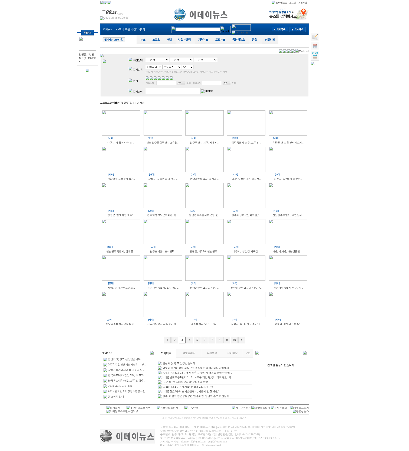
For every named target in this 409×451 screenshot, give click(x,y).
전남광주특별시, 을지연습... (163, 287)
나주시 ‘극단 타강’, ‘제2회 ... (132, 29)
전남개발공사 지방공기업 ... (163, 324)
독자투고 (212, 353)
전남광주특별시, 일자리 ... (204, 178)
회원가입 (302, 2)
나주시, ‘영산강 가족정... (246, 251)
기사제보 (166, 353)
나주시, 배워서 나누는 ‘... (121, 142)
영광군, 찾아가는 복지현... (246, 178)
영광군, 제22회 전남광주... (204, 251)
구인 (248, 353)
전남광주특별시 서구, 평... (288, 287)
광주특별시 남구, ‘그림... (204, 324)
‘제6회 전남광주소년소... (121, 287)
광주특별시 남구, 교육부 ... (246, 142)
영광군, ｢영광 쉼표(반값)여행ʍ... (87, 58)
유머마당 (232, 353)
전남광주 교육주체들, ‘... (121, 178)
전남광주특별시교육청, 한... (204, 215)
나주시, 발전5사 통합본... (288, 178)
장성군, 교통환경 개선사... (162, 178)
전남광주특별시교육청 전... (121, 324)
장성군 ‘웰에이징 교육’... (121, 215)
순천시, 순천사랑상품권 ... (288, 251)
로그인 (292, 2)
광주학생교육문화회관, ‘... (246, 215)
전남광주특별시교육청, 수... (246, 287)
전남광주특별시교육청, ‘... (204, 287)
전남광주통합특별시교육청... (163, 142)
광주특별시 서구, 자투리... (204, 142)
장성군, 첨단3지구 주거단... (246, 324)
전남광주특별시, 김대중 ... (121, 251)
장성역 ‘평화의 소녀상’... (288, 324)
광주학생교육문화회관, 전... (163, 215)
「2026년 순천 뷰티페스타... (288, 142)
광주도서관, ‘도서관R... (163, 251)
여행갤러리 (189, 353)
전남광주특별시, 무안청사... (288, 215)
